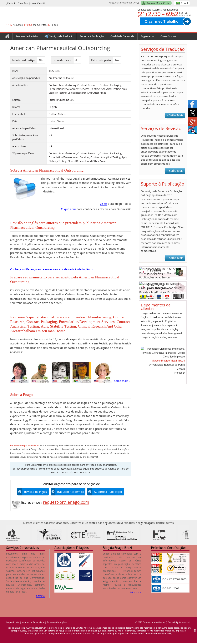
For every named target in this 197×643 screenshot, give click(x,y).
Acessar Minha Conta (158, 3)
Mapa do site (12, 622)
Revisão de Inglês (35, 492)
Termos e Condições (57, 622)
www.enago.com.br (36, 627)
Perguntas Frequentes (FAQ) (124, 2)
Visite (103, 204)
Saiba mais (135, 592)
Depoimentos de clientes (155, 306)
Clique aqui (68, 209)
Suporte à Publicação (108, 492)
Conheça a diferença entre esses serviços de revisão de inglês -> (51, 269)
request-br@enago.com (66, 502)
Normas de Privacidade (33, 622)
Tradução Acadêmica (70, 492)
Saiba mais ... (122, 381)
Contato (40, 595)
